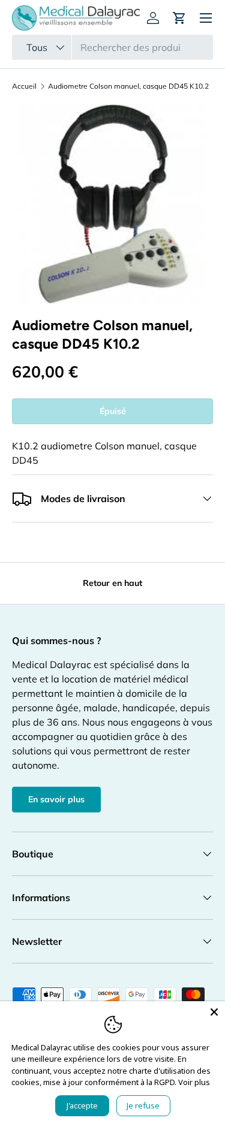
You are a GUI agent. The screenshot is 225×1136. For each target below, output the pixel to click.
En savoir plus (56, 799)
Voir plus (194, 1082)
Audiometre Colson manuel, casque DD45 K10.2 (128, 86)
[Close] (214, 1012)
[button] (179, 18)
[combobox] (112, 47)
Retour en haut (112, 583)
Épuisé (113, 411)
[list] (112, 204)
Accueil (24, 86)
